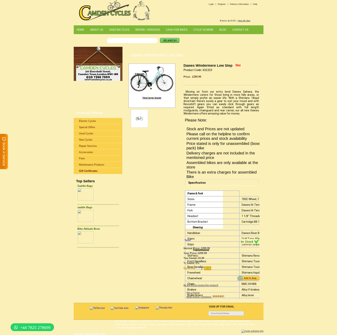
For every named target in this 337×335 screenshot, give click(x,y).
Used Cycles (86, 133)
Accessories (86, 152)
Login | (212, 4)
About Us (191, 321)
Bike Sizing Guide (228, 324)
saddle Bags (84, 207)
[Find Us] (98, 75)
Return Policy (204, 321)
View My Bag (244, 20)
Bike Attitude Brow (88, 228)
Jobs (231, 321)
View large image (151, 98)
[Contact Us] (98, 80)
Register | (223, 4)
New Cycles (85, 139)
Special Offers (87, 127)
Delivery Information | (240, 4)
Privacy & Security (177, 321)
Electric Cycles (87, 121)
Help (255, 4)
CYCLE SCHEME (203, 29)
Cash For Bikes (219, 321)
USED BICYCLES (119, 29)
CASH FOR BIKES (177, 29)
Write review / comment (199, 297)
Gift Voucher (121, 321)
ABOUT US (96, 29)
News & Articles (177, 324)
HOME (80, 29)
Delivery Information (158, 324)
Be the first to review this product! (201, 285)
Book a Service (246, 324)
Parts (82, 158)
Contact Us (134, 321)
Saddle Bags (85, 185)
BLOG (222, 29)
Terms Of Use (159, 321)
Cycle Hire (146, 321)
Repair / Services (139, 324)
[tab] (222, 183)
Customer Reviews (209, 324)
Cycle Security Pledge (125, 327)
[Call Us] (98, 77)
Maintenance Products (91, 164)
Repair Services (88, 145)
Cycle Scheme (122, 324)
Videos (195, 324)
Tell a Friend (193, 293)
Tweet (187, 240)
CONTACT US (240, 29)
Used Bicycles (242, 321)
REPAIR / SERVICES (147, 29)
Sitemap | (142, 327)
